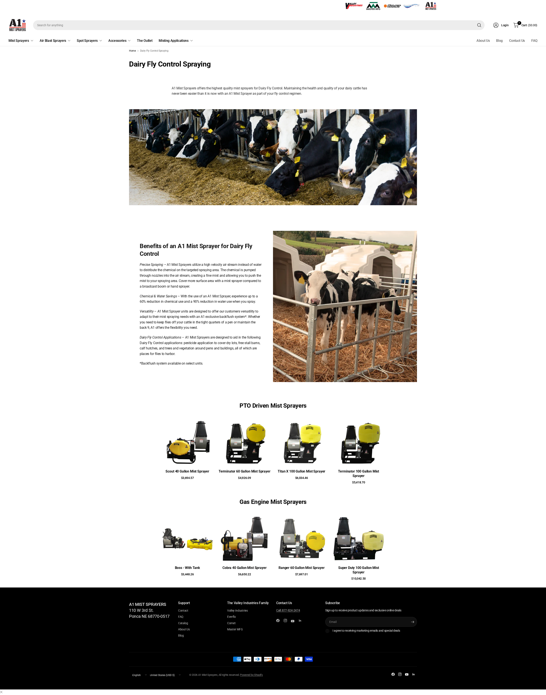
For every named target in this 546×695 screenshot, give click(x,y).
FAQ (534, 41)
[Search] (479, 25)
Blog (499, 41)
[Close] (1, 692)
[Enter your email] (412, 622)
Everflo (231, 616)
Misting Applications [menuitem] (174, 41)
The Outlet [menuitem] (144, 41)
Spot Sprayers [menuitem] (87, 41)
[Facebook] (279, 620)
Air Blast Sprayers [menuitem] (53, 41)
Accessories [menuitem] (117, 41)
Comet (231, 623)
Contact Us (517, 41)
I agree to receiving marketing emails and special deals (366, 630)
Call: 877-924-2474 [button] (288, 610)
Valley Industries (237, 610)
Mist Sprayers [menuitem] (19, 41)
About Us (483, 41)
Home (132, 50)
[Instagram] (287, 620)
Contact (183, 610)
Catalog (183, 623)
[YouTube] (294, 621)
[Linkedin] (301, 620)
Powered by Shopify (251, 674)
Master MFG (235, 629)
